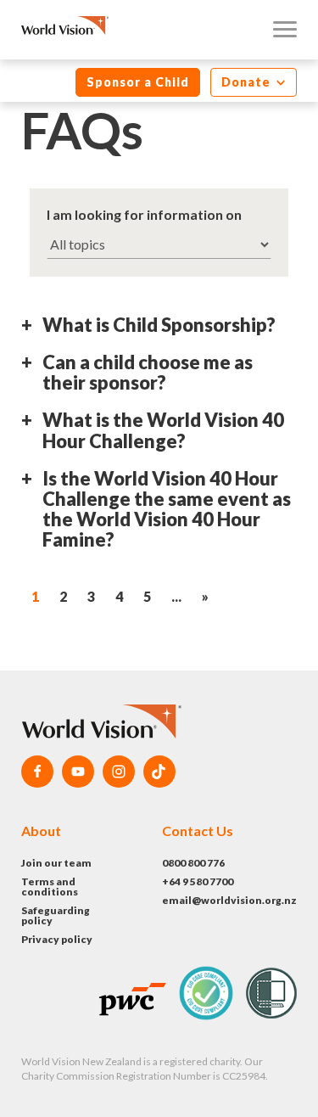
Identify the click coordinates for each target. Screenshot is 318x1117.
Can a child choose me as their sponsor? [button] (147, 373)
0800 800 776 (193, 862)
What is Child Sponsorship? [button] (159, 325)
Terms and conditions (49, 886)
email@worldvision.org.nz (229, 900)
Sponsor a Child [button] (137, 82)
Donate (247, 82)
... (176, 596)
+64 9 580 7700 (197, 881)
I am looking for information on (144, 214)
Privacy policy (56, 939)
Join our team (56, 862)
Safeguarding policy (55, 915)
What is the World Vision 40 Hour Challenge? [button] (163, 431)
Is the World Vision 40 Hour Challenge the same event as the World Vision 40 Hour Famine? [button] (166, 510)
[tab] (159, 331)
